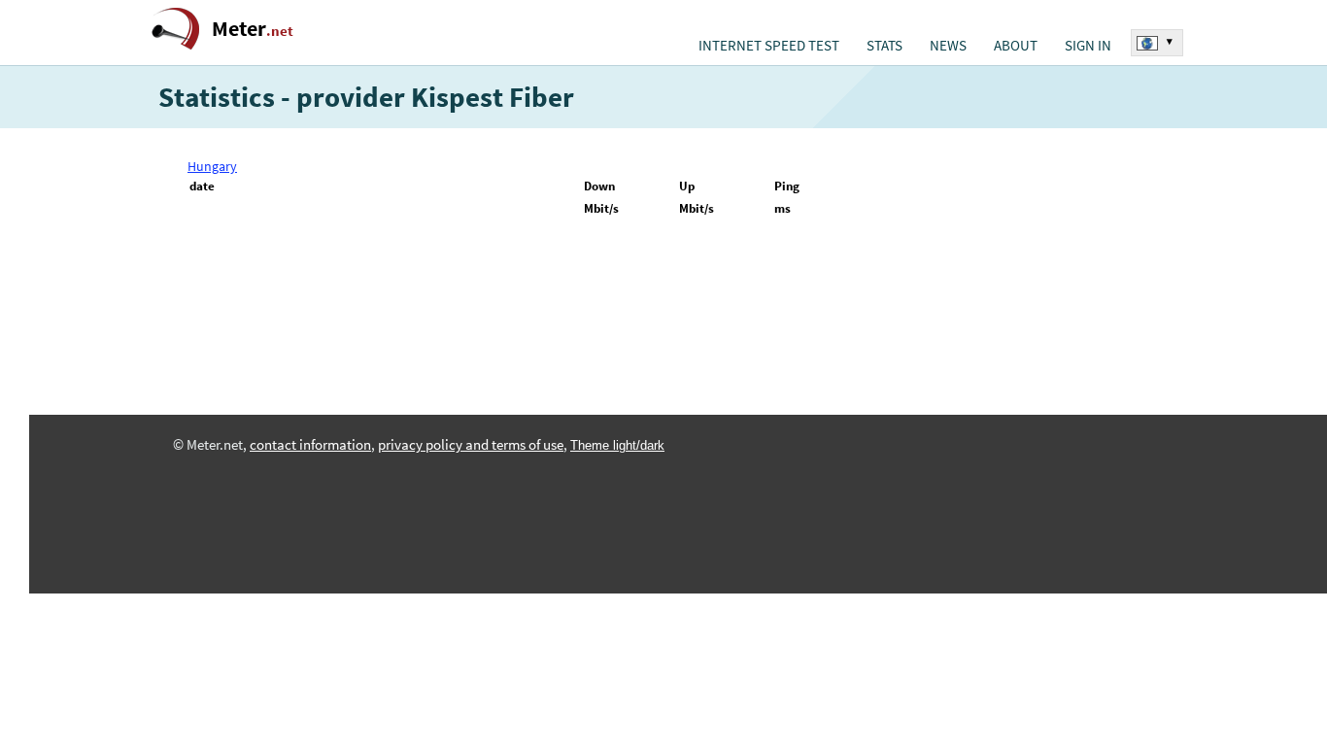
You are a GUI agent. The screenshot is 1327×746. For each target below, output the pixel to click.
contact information (310, 445)
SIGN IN (1088, 45)
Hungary (212, 166)
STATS (884, 45)
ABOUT (1016, 45)
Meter (252, 29)
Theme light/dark (617, 445)
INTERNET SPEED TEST (768, 45)
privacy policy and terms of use (470, 445)
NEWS (948, 45)
